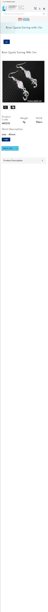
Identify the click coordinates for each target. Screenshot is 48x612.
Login (6, 139)
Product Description (13, 160)
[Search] (44, 14)
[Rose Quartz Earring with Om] (23, 81)
